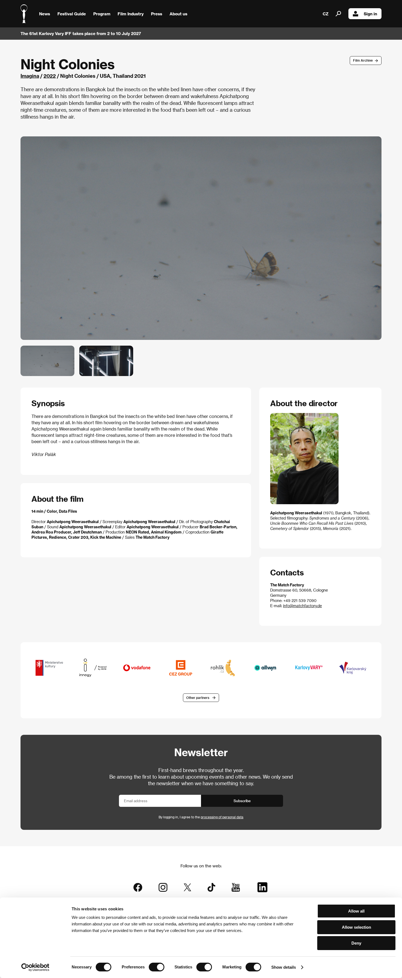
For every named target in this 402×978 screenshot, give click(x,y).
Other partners (197, 697)
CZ (325, 13)
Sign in (370, 13)
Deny (356, 943)
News (44, 13)
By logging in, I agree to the (201, 817)
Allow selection (356, 927)
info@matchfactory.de (302, 605)
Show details (283, 967)
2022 (49, 76)
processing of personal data (222, 817)
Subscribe (242, 801)
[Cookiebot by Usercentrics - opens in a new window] (35, 967)
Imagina (30, 76)
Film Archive (363, 60)
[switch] (156, 967)
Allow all (356, 911)
